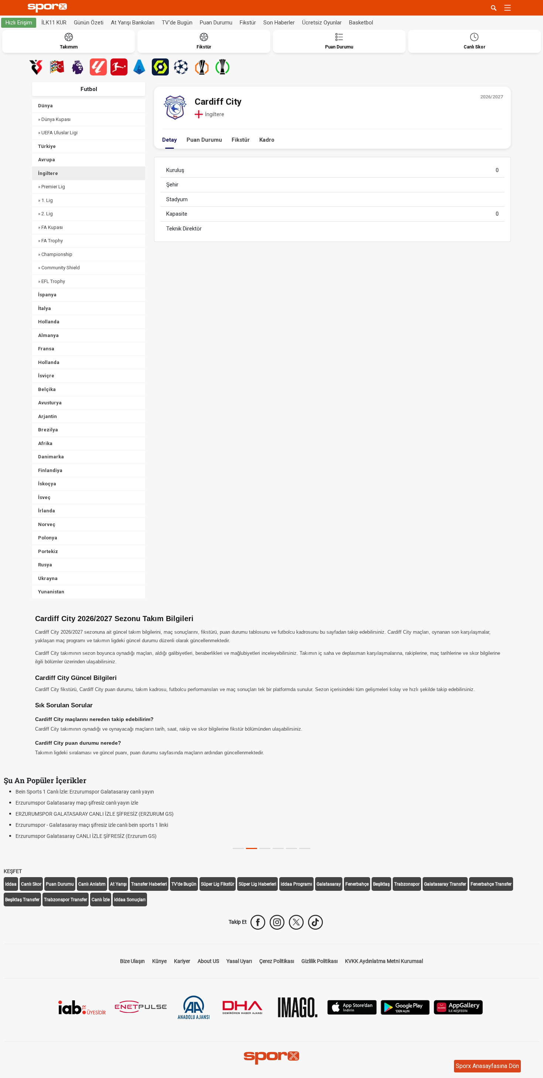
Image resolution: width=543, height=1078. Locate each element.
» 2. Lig (45, 213)
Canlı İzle (101, 899)
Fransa (46, 348)
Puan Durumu (216, 22)
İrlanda (46, 510)
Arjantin (47, 416)
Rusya (45, 564)
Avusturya (50, 402)
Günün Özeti (88, 22)
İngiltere (48, 173)
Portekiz (48, 551)
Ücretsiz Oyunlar (322, 22)
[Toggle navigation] (507, 7)
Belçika (47, 389)
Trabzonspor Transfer (65, 899)
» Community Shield (59, 267)
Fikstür (248, 22)
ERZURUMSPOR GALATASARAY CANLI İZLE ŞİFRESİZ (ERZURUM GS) (95, 814)
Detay (169, 140)
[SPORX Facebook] (258, 922)
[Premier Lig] (77, 66)
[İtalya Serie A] (139, 66)
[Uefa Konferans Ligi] (222, 66)
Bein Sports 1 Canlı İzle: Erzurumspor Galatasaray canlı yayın (85, 792)
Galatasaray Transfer (445, 884)
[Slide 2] (264, 848)
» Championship (55, 254)
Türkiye (47, 146)
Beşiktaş (381, 884)
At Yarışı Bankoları (132, 22)
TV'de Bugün (177, 22)
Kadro (266, 140)
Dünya (45, 105)
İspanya (47, 294)
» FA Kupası (50, 227)
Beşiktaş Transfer (22, 899)
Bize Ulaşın (132, 961)
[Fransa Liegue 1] (160, 66)
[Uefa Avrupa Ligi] (201, 66)
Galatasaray (329, 884)
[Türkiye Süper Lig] (36, 66)
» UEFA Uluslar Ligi (58, 132)
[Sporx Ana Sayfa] (49, 8)
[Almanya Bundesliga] (118, 66)
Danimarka (51, 456)
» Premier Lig (51, 186)
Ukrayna (48, 578)
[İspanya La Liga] (98, 66)
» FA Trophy (50, 240)
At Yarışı (118, 884)
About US (208, 961)
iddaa (11, 884)
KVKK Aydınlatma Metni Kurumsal (384, 961)
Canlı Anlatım (92, 884)
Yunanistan (51, 591)
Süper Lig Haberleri (257, 884)
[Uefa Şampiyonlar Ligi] (181, 66)
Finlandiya (50, 470)
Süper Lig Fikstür (217, 884)
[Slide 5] (304, 848)
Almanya (48, 335)
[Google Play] (405, 1006)
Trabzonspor (407, 884)
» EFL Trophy (51, 281)
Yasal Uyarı (239, 961)
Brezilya (48, 429)
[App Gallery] (458, 1006)
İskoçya (47, 483)
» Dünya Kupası (54, 119)
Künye (159, 961)
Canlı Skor (31, 884)
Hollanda (48, 321)
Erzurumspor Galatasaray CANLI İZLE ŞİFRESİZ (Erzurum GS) (86, 836)
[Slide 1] (251, 848)
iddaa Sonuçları (130, 899)
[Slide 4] (291, 848)
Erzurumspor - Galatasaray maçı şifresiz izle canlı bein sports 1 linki (92, 825)
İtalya (44, 308)
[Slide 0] (238, 848)
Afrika (45, 443)
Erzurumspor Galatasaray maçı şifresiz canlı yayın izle (77, 803)
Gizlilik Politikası (319, 961)
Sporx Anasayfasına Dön (487, 1065)
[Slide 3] (278, 848)
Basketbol (361, 22)
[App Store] (352, 1006)
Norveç (46, 524)
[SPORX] (271, 1058)
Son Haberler (279, 22)
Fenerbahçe (357, 884)
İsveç (44, 497)
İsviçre (46, 375)
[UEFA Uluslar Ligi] (56, 66)
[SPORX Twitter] (296, 922)
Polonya (47, 537)
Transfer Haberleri (149, 884)
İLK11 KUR (53, 22)
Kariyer (182, 961)
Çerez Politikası (276, 961)
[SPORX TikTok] (315, 922)
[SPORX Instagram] (277, 922)
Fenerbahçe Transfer (491, 884)
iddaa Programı (296, 884)
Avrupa (46, 159)
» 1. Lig (45, 200)
